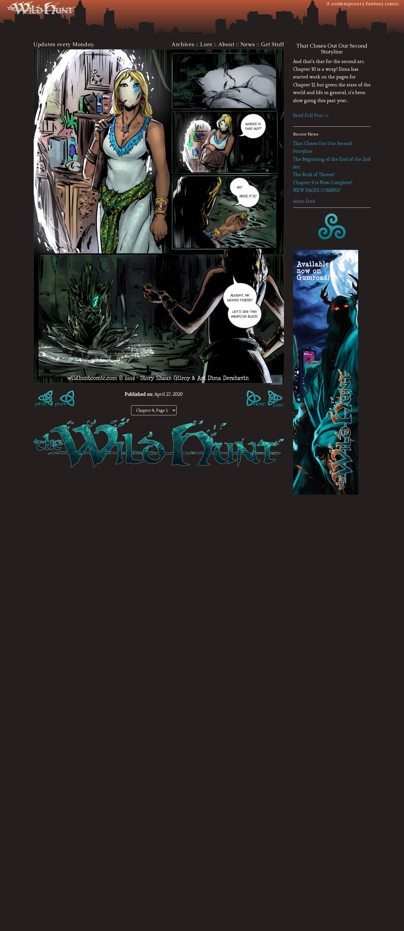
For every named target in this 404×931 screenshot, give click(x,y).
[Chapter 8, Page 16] (256, 399)
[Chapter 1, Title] (43, 399)
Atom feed (304, 201)
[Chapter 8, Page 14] (64, 399)
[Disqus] (158, 556)
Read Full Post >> (310, 115)
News (247, 44)
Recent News (306, 134)
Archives (183, 44)
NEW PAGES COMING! (316, 190)
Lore (206, 44)
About (226, 44)
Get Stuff (272, 44)
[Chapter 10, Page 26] (276, 399)
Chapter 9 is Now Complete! (322, 182)
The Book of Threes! (313, 174)
